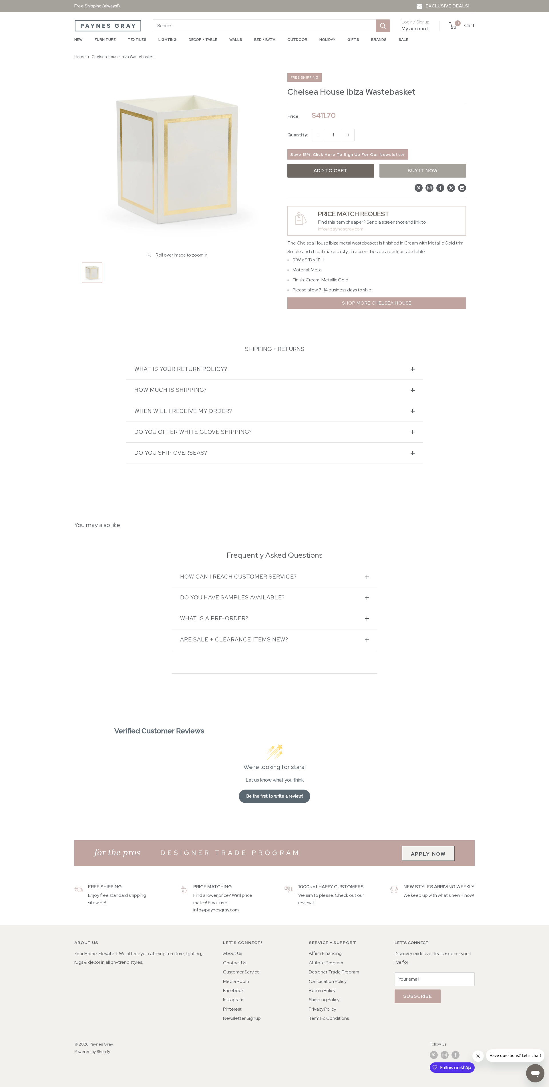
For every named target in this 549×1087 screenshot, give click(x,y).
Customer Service (241, 972)
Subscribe (417, 996)
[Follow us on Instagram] (445, 1055)
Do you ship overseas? (170, 452)
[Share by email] (462, 187)
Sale (403, 39)
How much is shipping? (170, 390)
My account (414, 28)
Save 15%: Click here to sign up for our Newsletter (347, 154)
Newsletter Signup (242, 1018)
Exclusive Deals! (448, 6)
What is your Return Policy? (180, 369)
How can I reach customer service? (238, 576)
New (78, 39)
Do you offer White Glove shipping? (193, 432)
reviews (305, 903)
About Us (232, 953)
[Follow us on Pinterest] (434, 1055)
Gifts (353, 39)
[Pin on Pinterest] (419, 187)
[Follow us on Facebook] (455, 1055)
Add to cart (331, 171)
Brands (379, 39)
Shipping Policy (324, 1000)
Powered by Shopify (92, 1051)
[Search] (383, 25)
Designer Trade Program (334, 972)
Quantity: (297, 135)
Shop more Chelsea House (376, 303)
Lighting (167, 39)
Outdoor (297, 39)
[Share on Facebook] (440, 187)
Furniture (105, 39)
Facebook (233, 990)
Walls (235, 39)
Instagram (233, 1000)
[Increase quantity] (348, 135)
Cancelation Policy (328, 981)
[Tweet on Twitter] (451, 187)
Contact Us (234, 963)
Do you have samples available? (232, 597)
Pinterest (232, 1009)
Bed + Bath (264, 39)
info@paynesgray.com (340, 229)
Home (80, 56)
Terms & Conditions (329, 1018)
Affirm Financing (325, 953)
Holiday (327, 39)
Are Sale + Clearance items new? (234, 639)
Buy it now (423, 171)
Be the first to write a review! (274, 796)
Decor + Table (203, 39)
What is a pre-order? (214, 618)
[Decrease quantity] (318, 135)
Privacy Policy (322, 1009)
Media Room (236, 981)
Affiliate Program (326, 963)
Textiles (137, 39)
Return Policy (322, 990)
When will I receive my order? (183, 411)
